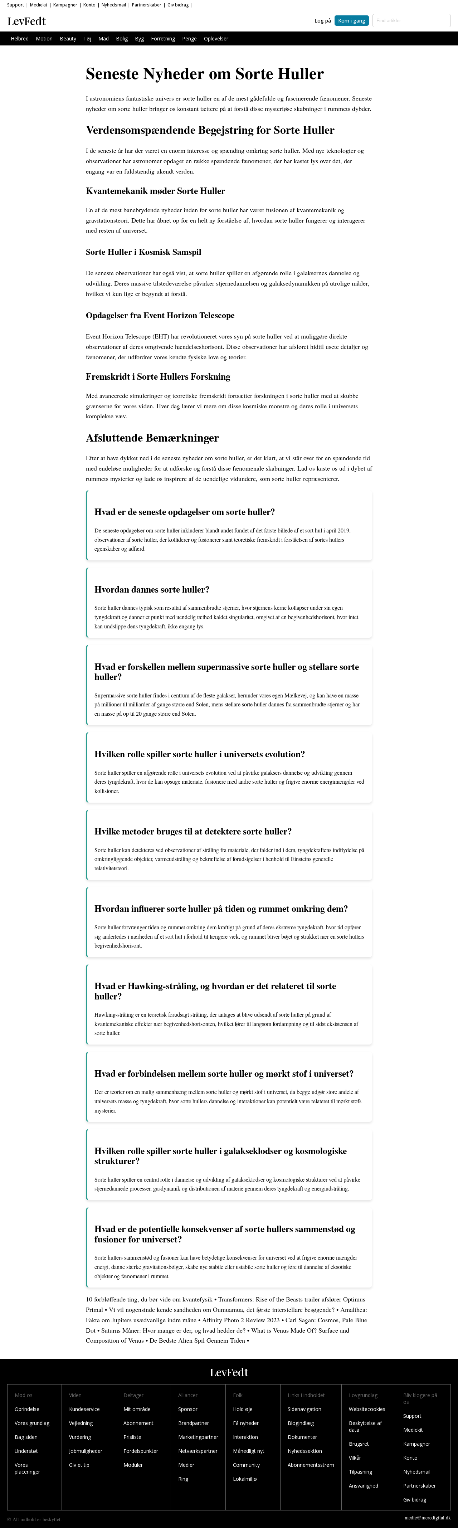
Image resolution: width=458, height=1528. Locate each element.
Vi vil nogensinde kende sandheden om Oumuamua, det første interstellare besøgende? (222, 1309)
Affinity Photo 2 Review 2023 (241, 1319)
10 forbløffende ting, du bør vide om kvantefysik (149, 1299)
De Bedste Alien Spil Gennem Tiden (197, 1340)
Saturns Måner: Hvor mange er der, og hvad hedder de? (173, 1330)
